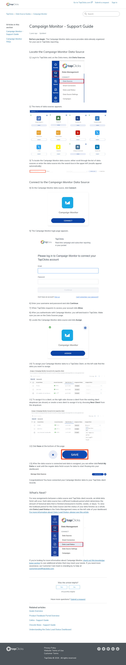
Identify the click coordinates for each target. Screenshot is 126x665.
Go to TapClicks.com (82, 2)
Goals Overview (36, 611)
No (74, 587)
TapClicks (9, 14)
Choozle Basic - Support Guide (42, 625)
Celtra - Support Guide (39, 620)
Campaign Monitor (40, 14)
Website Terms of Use (54, 650)
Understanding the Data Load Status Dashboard (50, 629)
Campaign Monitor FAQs (14, 40)
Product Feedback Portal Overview (44, 615)
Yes (61, 587)
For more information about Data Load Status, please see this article (59, 512)
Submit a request (102, 2)
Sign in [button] (114, 2)
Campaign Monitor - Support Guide (14, 32)
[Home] (12, 4)
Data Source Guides (23, 14)
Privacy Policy (50, 648)
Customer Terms (51, 653)
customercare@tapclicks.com (41, 568)
